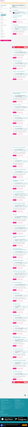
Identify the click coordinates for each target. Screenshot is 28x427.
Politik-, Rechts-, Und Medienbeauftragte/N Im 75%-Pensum (19, 337)
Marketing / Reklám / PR (15, 7)
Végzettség (2, 22)
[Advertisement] (6, 46)
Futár (3, 409)
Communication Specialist (17, 50)
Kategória (2, 12)
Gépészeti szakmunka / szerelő (19, 407)
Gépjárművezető (17, 406)
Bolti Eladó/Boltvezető (17, 303)
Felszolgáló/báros (16, 10)
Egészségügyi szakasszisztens (7, 405)
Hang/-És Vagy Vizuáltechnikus (18, 191)
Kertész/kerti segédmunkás (6, 407)
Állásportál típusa (3, 33)
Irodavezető (15, 214)
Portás (3, 404)
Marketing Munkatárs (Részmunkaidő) (19, 360)
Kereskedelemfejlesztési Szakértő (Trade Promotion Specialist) (20, 93)
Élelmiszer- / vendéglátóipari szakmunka (20, 405)
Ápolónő (3, 406)
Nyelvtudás (2, 19)
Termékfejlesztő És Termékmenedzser (19, 169)
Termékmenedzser (16, 115)
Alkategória (2, 16)
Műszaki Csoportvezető (17, 104)
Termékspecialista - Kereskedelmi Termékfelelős (18, 181)
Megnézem (14, 57)
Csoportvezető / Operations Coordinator (6, 401)
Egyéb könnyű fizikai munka (18, 402)
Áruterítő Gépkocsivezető (17, 126)
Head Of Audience (16, 326)
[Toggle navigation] (27, 1)
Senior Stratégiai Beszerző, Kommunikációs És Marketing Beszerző (19, 249)
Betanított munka (17, 401)
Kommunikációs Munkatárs (17, 371)
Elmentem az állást (20, 57)
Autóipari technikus (17, 408)
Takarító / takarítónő (5, 402)
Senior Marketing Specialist (17, 282)
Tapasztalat (2, 30)
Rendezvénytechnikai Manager (18, 260)
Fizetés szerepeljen (3, 36)
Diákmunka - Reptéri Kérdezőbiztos (19, 71)
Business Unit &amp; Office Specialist (19, 147)
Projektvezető (15, 158)
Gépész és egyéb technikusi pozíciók (19, 400)
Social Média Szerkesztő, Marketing (19, 203)
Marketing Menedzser (16, 315)
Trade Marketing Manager (17, 60)
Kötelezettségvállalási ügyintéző (6, 403)
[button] (2, 425)
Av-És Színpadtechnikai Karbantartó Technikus (19, 237)
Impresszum (1, 412)
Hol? (1, 9)
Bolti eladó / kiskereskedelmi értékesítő (19, 403)
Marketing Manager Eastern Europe (19, 225)
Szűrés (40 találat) (6, 40)
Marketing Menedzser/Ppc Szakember (19, 271)
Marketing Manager (16, 293)
